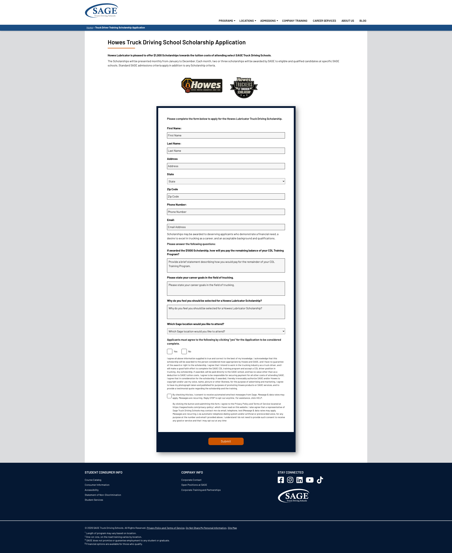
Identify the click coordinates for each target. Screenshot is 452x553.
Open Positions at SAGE (194, 484)
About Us (347, 20)
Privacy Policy (242, 403)
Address (172, 158)
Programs (226, 20)
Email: (171, 219)
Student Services (94, 499)
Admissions (268, 20)
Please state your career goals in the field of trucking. (200, 277)
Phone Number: (177, 204)
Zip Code (172, 189)
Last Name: (174, 143)
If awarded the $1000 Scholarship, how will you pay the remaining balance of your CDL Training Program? (225, 252)
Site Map (232, 527)
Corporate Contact (191, 479)
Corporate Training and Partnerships (201, 489)
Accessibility (92, 489)
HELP (259, 398)
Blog (362, 20)
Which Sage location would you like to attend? (195, 324)
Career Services (324, 20)
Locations (246, 20)
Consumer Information (97, 484)
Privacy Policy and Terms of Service (166, 527)
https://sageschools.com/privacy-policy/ (193, 407)
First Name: (174, 128)
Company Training (294, 20)
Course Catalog (93, 479)
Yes (175, 351)
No (188, 351)
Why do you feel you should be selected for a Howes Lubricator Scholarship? (214, 300)
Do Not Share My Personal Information (206, 527)
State (170, 174)
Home (90, 27)
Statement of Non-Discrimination (103, 494)
